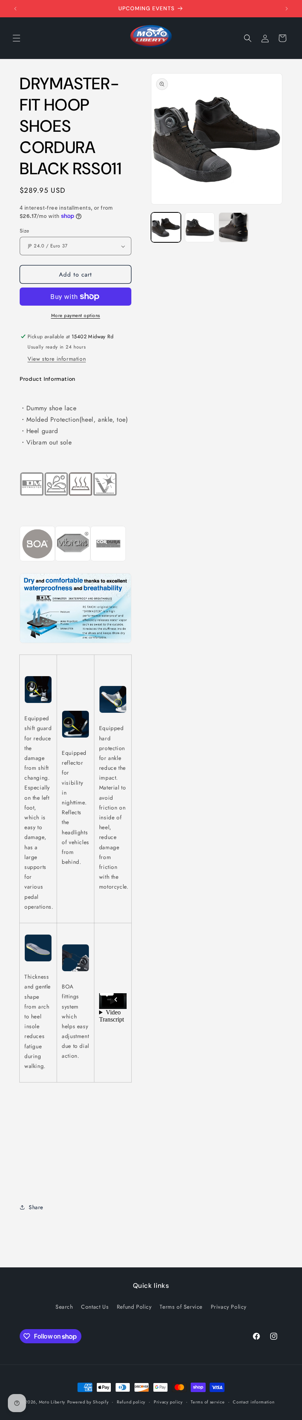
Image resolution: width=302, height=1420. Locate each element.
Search (64, 1307)
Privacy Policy (229, 1307)
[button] (16, 38)
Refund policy (131, 1402)
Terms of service (208, 1402)
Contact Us (95, 1307)
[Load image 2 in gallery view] (200, 227)
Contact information (253, 1402)
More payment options (75, 315)
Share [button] (36, 1207)
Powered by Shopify (88, 1402)
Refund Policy (134, 1307)
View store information (57, 359)
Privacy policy (168, 1402)
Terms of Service (181, 1307)
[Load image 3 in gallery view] (234, 227)
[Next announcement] (286, 8)
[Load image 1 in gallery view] (166, 227)
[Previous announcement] (15, 8)
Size (24, 230)
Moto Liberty (52, 1402)
